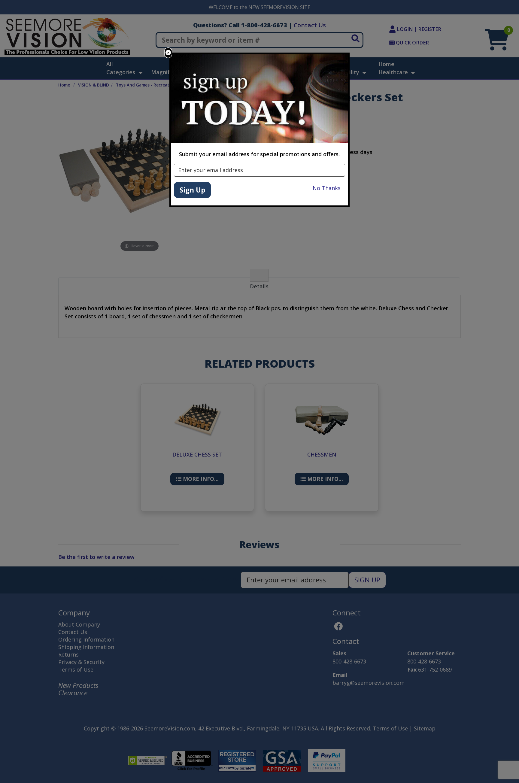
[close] (168, 52)
